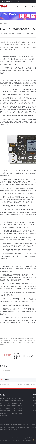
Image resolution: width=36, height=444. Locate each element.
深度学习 (16, 70)
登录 (2, 380)
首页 (18, 6)
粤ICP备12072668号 (26, 440)
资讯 (26, 6)
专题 (33, 6)
